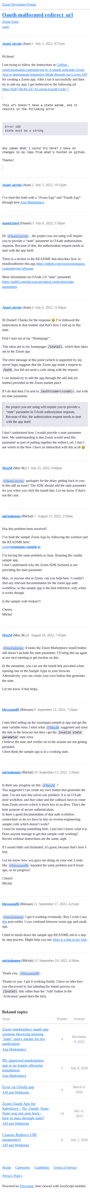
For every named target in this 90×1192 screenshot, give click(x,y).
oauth (5, 27)
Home (6, 1167)
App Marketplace (32, 202)
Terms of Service (65, 1167)
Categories (22, 1167)
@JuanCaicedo (18, 236)
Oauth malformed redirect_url (37, 15)
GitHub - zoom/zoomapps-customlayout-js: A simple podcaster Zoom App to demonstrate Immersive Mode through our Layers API (44, 69)
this (4, 921)
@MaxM (53, 727)
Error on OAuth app (18, 1087)
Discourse (27, 1186)
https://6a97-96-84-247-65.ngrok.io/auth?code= (35, 89)
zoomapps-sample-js (25, 547)
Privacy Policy (12, 1176)
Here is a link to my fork (70, 939)
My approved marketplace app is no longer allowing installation (23, 1065)
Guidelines (41, 1167)
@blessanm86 (18, 865)
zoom (6, 547)
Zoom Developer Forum (19, 4)
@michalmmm (13, 648)
